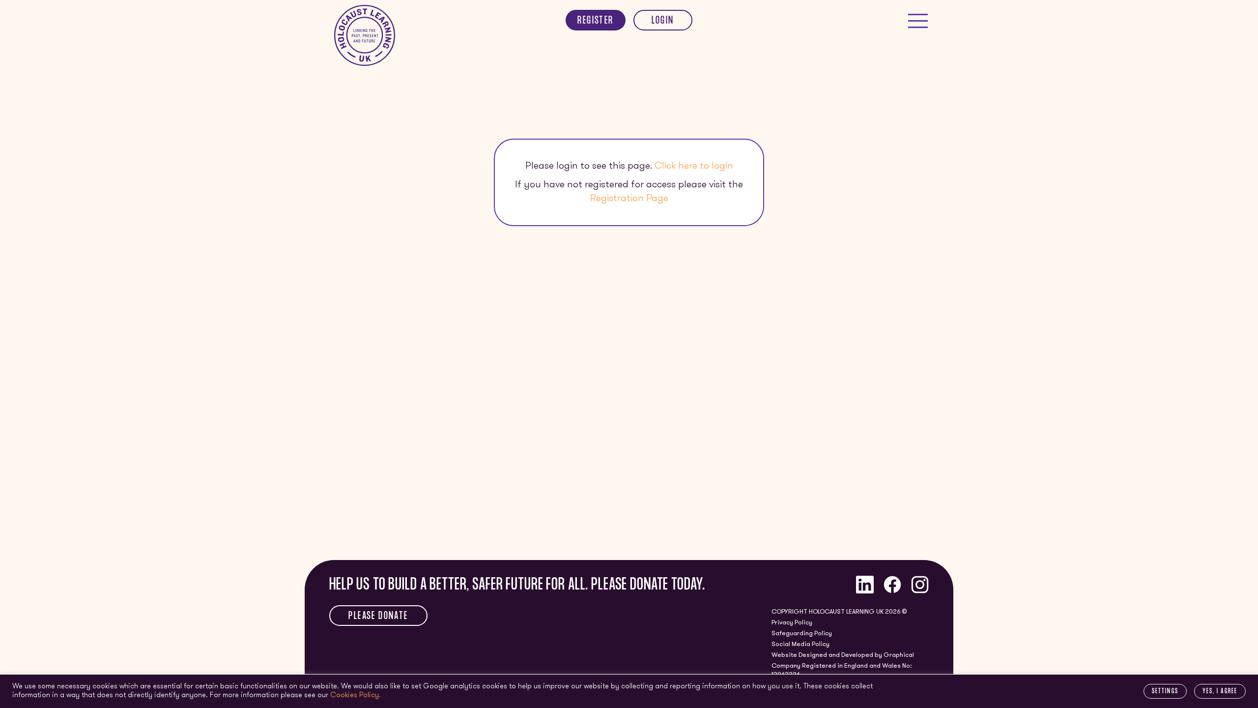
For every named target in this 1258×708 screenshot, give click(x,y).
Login (663, 21)
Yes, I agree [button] (1219, 692)
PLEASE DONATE (378, 617)
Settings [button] (1165, 692)
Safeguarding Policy (802, 633)
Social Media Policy (800, 644)
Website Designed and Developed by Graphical (843, 655)
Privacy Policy (792, 623)
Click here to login (694, 166)
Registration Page (629, 199)
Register (595, 21)
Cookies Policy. (355, 695)
